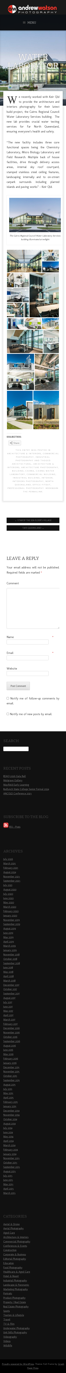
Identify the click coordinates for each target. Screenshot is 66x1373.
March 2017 (9, 1019)
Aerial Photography (13, 1228)
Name (30, 637)
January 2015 (9, 1106)
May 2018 (8, 971)
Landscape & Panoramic (16, 1284)
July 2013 (7, 1175)
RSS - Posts (14, 826)
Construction (9, 1250)
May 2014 (8, 1136)
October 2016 (10, 1036)
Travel (6, 1319)
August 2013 (9, 1171)
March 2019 (9, 945)
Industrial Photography (15, 1280)
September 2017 (11, 993)
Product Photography (14, 1297)
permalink (36, 491)
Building (18, 471)
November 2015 (11, 1071)
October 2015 (10, 1075)
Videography (10, 1336)
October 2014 (10, 1119)
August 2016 (9, 1045)
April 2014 (8, 1141)
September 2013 (11, 1167)
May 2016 (8, 1054)
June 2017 (8, 1006)
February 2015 (10, 1102)
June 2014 (8, 1132)
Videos (6, 1341)
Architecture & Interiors (24, 453)
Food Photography (12, 1267)
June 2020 (8, 898)
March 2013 (9, 1193)
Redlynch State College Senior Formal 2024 (26, 789)
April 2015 (8, 1097)
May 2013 (8, 1184)
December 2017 (11, 985)
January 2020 (10, 915)
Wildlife (7, 1345)
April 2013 (8, 1188)
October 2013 (10, 1162)
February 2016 (10, 1058)
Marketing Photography (15, 1289)
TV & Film (8, 1323)
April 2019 (8, 941)
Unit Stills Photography (15, 1332)
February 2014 (10, 1149)
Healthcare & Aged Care (16, 1271)
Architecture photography (39, 467)
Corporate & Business (14, 1254)
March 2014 (9, 1145)
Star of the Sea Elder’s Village (33, 520)
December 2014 (11, 1110)
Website (12, 668)
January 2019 (9, 950)
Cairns (29, 471)
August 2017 (9, 998)
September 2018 (11, 963)
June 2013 (8, 1180)
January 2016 (9, 1063)
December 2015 (11, 1067)
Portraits (7, 1293)
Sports (6, 1311)
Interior (47, 477)
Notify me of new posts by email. (31, 714)
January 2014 (9, 1154)
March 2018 (9, 980)
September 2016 (11, 1041)
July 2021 (7, 885)
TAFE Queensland (33, 528)
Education (8, 1263)
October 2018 (10, 959)
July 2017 (7, 1002)
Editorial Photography (14, 1258)
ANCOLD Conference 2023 (17, 793)
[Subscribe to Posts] (5, 826)
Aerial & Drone (11, 1224)
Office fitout (42, 484)
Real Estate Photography (16, 1306)
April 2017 (8, 1015)
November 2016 (11, 1032)
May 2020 (8, 902)
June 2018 (8, 967)
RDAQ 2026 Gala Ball (14, 776)
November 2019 (11, 920)
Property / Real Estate (14, 1302)
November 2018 (11, 954)
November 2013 (11, 1158)
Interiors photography (28, 481)
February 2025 (10, 867)
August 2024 (9, 872)
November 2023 (11, 876)
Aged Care (9, 1232)
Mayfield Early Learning (16, 784)
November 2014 (11, 1114)
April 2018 (8, 976)
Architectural (22, 464)
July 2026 (8, 859)
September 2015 (11, 1080)
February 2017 (10, 1024)
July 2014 (7, 1128)
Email (30, 653)
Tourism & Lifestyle (13, 1315)
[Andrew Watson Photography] (33, 12)
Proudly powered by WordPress (18, 1364)
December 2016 (11, 1028)
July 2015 (7, 1089)
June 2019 (8, 932)
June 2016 (8, 1049)
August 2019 (9, 928)
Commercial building (41, 474)
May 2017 (8, 1010)
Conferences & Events (15, 1245)
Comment (13, 583)
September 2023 (11, 880)
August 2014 (9, 1123)
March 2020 (9, 906)
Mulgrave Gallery (12, 780)
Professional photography (26, 488)
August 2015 (9, 1084)
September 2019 (11, 924)
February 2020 (11, 911)
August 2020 (9, 889)
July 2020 (8, 893)
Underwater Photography (16, 1328)
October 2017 (10, 989)
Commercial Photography (16, 1241)
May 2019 (8, 937)
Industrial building (26, 477)
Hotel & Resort (11, 1276)
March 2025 (9, 863)
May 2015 (8, 1093)
